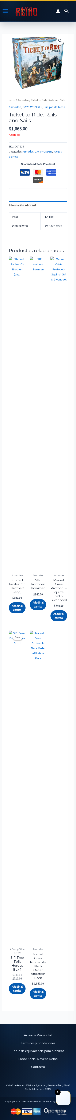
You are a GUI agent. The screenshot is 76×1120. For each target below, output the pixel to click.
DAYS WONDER (32, 107)
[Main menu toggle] (5, 11)
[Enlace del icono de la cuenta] (58, 11)
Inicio (12, 100)
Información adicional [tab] (22, 205)
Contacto (38, 1067)
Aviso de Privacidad (38, 1035)
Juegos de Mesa (54, 107)
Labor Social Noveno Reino (38, 1059)
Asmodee (23, 100)
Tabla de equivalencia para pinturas (38, 1051)
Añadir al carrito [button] (17, 608)
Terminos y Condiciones (38, 1043)
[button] (66, 11)
